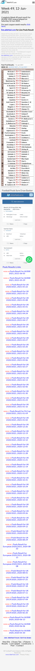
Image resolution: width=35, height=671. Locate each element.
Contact (20, 645)
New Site (6, 642)
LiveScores (26, 644)
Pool (12, 645)
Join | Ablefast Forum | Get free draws (17, 638)
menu (33, 2)
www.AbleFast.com (12, 654)
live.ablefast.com (7, 55)
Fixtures (27, 642)
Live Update (15, 644)
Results (5, 644)
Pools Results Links (12, 267)
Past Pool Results (7, 65)
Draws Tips (16, 642)
